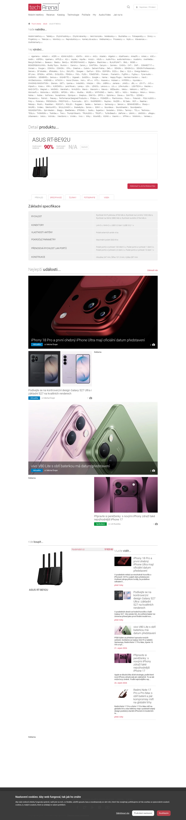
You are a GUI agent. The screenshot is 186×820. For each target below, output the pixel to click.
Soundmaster (122, 107)
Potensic (40, 101)
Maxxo (105, 89)
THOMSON (42, 113)
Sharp (146, 104)
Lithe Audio (124, 86)
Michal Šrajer (52, 344)
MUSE (90, 92)
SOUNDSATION (35, 110)
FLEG (85, 74)
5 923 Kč (109, 549)
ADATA (79, 56)
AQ (67, 59)
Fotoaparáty (139, 36)
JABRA (107, 83)
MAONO (55, 89)
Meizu (125, 89)
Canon (74, 65)
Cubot (87, 68)
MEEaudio (115, 89)
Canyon (104, 65)
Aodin (31, 59)
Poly (31, 101)
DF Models (42, 71)
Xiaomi (116, 116)
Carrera (114, 65)
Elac (123, 71)
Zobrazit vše (152, 270)
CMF (137, 65)
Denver (32, 71)
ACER (56, 56)
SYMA (120, 110)
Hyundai (137, 80)
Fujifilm (126, 74)
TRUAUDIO (88, 113)
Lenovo (105, 86)
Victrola (52, 116)
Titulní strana (36, 24)
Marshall (65, 89)
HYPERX (126, 80)
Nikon (143, 92)
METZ (144, 89)
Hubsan (115, 80)
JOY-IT (142, 83)
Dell (110, 68)
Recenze (50, 15)
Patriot (45, 98)
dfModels (54, 71)
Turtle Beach (111, 113)
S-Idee (40, 107)
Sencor (122, 104)
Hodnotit (84, 147)
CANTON (93, 65)
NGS (126, 92)
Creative (77, 68)
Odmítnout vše (122, 813)
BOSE (133, 62)
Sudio (91, 110)
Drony (151, 36)
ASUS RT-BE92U (55, 24)
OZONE (140, 95)
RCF (135, 101)
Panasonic (34, 98)
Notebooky (110, 36)
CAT (130, 65)
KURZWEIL (58, 86)
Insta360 (80, 83)
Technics (145, 110)
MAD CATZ (33, 89)
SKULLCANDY (66, 107)
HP (90, 80)
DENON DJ (130, 68)
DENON (119, 68)
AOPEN (40, 59)
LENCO (95, 86)
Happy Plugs (116, 77)
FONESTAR (94, 74)
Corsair (32, 68)
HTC (97, 80)
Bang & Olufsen (36, 62)
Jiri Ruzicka (116, 524)
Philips (94, 98)
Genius (54, 77)
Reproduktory (73, 39)
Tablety (50, 36)
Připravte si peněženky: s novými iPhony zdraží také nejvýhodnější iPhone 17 (142, 662)
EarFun (90, 71)
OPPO (101, 95)
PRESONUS (51, 101)
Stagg (60, 110)
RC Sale (127, 101)
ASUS (45, 24)
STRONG (82, 110)
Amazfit (135, 56)
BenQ (65, 62)
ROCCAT (60, 104)
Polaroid (137, 98)
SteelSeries (70, 110)
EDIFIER (107, 71)
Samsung (110, 104)
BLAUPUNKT (116, 62)
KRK (49, 86)
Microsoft (33, 92)
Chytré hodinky (63, 36)
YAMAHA (137, 116)
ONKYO (93, 95)
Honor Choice (72, 80)
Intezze (91, 83)
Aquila (74, 59)
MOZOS (56, 92)
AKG (95, 56)
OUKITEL (130, 95)
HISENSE (49, 80)
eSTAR (50, 74)
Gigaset (76, 77)
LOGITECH (137, 86)
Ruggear (79, 104)
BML (126, 62)
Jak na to (117, 15)
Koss (41, 86)
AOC (153, 56)
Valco (43, 116)
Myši (130, 39)
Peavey (54, 98)
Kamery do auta (90, 39)
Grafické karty (35, 42)
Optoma (111, 95)
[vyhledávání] (128, 7)
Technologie (73, 15)
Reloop (32, 104)
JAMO (126, 83)
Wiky (89, 116)
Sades (89, 104)
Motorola (45, 92)
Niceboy (134, 92)
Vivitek (73, 116)
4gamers (35, 56)
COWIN (51, 68)
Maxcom (95, 89)
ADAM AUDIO (68, 56)
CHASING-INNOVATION (39, 83)
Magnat (44, 89)
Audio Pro (111, 59)
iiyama (71, 83)
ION (99, 83)
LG (114, 86)
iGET (62, 83)
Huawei (105, 80)
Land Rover (70, 86)
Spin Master (50, 110)
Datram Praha (99, 68)
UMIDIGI (142, 113)
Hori (83, 80)
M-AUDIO (76, 89)
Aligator (112, 56)
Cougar (42, 68)
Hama (105, 77)
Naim (111, 92)
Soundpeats (136, 107)
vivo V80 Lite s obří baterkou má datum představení (70, 466)
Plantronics (117, 98)
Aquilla (83, 59)
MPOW (65, 92)
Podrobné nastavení (143, 813)
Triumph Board (74, 113)
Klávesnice (141, 39)
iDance (54, 83)
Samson (98, 104)
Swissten (111, 110)
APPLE (59, 59)
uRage (151, 113)
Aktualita (37, 344)
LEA (88, 86)
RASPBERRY (97, 101)
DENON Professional (146, 68)
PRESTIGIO (65, 101)
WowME (97, 116)
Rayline (108, 101)
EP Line (32, 74)
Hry (94, 15)
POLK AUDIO (149, 98)
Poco (128, 98)
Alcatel (103, 56)
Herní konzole (96, 36)
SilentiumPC (51, 107)
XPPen (127, 116)
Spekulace (100, 524)
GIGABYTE (65, 77)
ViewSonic (63, 116)
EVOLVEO (59, 74)
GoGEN (86, 77)
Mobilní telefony (36, 15)
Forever (105, 74)
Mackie (148, 86)
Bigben (92, 62)
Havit (145, 77)
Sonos (90, 107)
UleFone (123, 113)
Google (96, 77)
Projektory (34, 39)
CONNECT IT (147, 65)
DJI (62, 71)
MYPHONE (100, 92)
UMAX (133, 113)
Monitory (59, 39)
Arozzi (91, 59)
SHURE (32, 107)
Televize (46, 39)
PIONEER (105, 98)
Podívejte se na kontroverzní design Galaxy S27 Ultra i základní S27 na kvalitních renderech (60, 392)
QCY (86, 101)
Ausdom (137, 59)
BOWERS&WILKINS (37, 65)
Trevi (63, 113)
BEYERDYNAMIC (79, 62)
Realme (144, 101)
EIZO (115, 71)
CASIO (122, 65)
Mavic (85, 89)
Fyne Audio (147, 74)
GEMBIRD (44, 77)
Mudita (81, 92)
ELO (130, 71)
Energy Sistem (142, 71)
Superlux (100, 110)
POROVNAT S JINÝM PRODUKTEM (142, 186)
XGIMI (107, 116)
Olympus (73, 95)
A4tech (46, 56)
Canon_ (84, 65)
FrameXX (115, 74)
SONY (99, 107)
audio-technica (124, 59)
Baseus (49, 62)
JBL (134, 83)
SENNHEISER (134, 104)
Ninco (152, 92)
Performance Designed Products (74, 98)
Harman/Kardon (132, 77)
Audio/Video (105, 15)
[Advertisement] (126, 372)
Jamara (116, 83)
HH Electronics (35, 80)
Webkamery (105, 39)
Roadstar (49, 104)
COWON (61, 68)
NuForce (49, 95)
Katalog (61, 15)
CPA (69, 68)
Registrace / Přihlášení (147, 7)
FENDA (70, 74)
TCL (137, 110)
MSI (73, 92)
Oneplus (83, 95)
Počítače (86, 15)
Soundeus (109, 107)
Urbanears (33, 116)
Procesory (119, 39)
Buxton (64, 65)
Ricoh (40, 104)
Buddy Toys (53, 65)
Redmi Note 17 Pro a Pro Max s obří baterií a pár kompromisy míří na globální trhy (143, 696)
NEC (118, 92)
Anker (145, 56)
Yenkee (148, 116)
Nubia (40, 95)
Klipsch (32, 86)
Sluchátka (124, 36)
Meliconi (134, 89)
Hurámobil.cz (78, 549)
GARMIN (32, 77)
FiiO (78, 74)
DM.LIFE (71, 71)
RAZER (117, 101)
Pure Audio (77, 101)
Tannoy (129, 110)
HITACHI (60, 80)
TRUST (99, 113)
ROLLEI (70, 104)
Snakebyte (79, 107)
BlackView (102, 62)
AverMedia (149, 59)
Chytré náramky (81, 36)
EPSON (41, 74)
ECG (98, 71)
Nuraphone (60, 95)
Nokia (32, 95)
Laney (81, 86)
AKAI (88, 56)
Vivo (82, 116)
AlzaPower (124, 56)
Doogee (81, 71)
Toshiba (54, 113)
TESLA (31, 113)
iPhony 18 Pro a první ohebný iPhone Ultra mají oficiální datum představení (88, 340)
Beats (57, 62)
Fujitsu (136, 74)
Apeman (49, 59)
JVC (151, 83)
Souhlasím (164, 813)
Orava (121, 95)
